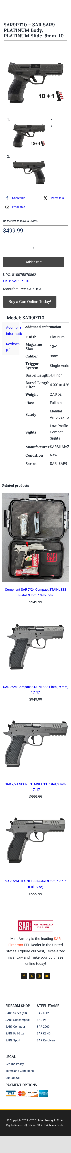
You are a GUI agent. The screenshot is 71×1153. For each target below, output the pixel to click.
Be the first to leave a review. (20, 221)
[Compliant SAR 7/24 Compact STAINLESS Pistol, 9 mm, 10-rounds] (35, 496)
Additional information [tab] (12, 330)
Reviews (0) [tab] (12, 347)
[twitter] (32, 976)
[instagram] (39, 976)
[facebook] (24, 976)
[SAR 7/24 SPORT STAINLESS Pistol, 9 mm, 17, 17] (35, 713)
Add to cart (34, 262)
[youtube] (47, 976)
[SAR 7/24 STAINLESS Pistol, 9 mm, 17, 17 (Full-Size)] (35, 810)
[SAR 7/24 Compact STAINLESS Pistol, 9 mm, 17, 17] (35, 615)
